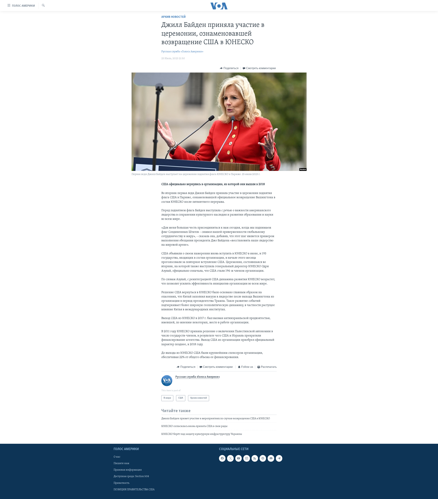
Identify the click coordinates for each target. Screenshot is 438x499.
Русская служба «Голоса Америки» (182, 51)
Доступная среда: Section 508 (131, 476)
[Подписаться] (271, 458)
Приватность (121, 483)
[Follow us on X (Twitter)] (230, 458)
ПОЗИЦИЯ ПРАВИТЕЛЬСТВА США (134, 489)
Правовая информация (128, 470)
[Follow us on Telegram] (279, 458)
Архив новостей (173, 17)
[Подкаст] (263, 458)
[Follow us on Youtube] (238, 458)
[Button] (229, 68)
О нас (117, 457)
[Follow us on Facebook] (222, 458)
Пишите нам (121, 463)
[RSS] (255, 458)
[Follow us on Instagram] (246, 458)
